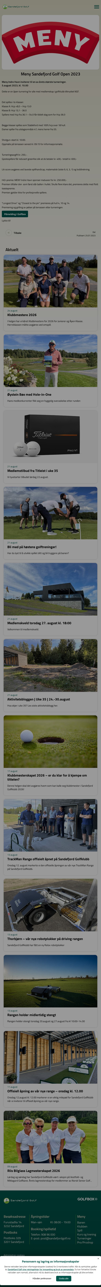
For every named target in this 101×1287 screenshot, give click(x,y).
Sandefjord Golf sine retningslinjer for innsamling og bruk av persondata (41, 1269)
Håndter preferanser (42, 1278)
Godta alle (64, 1278)
